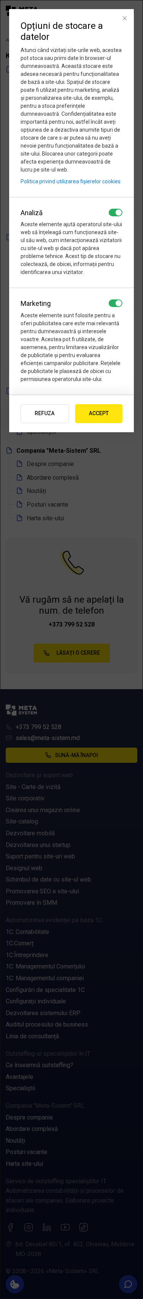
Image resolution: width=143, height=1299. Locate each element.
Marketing (36, 303)
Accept (99, 413)
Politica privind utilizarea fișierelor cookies (71, 181)
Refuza (45, 413)
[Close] (125, 18)
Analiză (32, 213)
